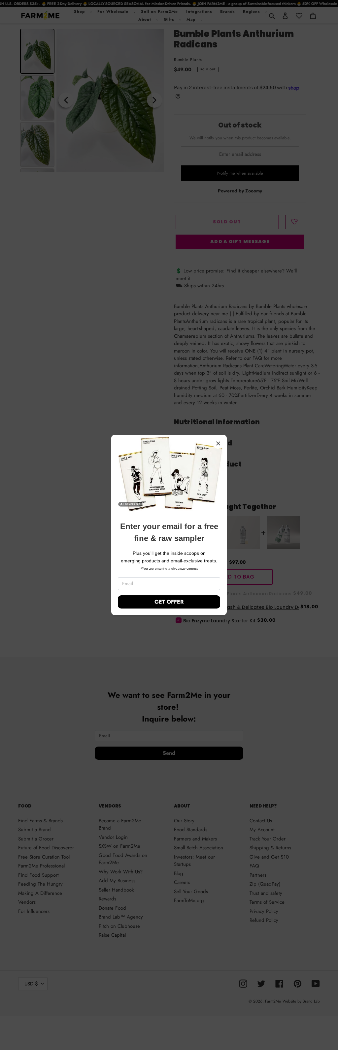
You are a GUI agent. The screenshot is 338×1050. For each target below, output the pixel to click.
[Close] (218, 443)
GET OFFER (169, 602)
